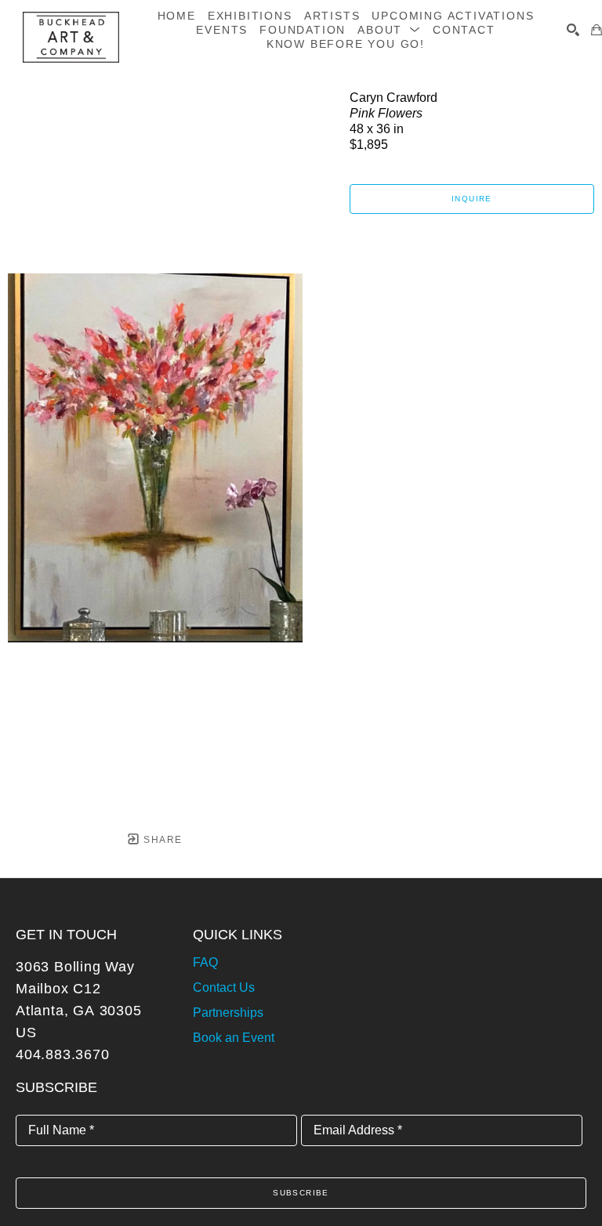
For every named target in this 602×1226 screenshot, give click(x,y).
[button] (389, 30)
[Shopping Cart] (596, 30)
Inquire (472, 198)
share (161, 839)
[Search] (573, 30)
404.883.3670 (63, 1054)
